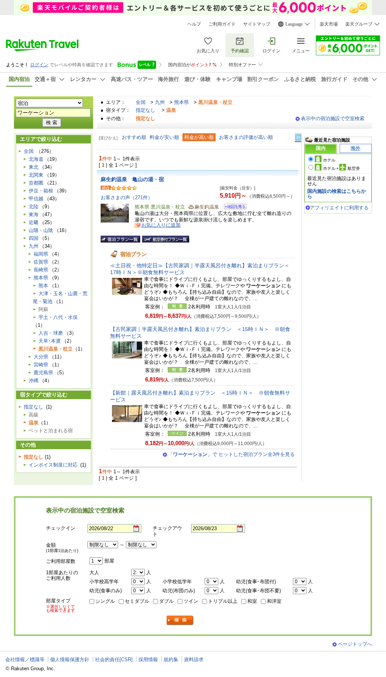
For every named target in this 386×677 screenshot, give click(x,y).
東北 (33, 167)
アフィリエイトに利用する (339, 207)
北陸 (33, 206)
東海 (33, 214)
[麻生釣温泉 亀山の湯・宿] (233, 207)
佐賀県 (41, 262)
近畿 (33, 222)
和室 (252, 601)
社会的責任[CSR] (114, 659)
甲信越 (36, 198)
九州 (160, 102)
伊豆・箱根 (41, 191)
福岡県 (41, 254)
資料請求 (194, 659)
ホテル (329, 160)
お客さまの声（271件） (127, 197)
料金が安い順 (164, 137)
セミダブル (137, 601)
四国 (33, 238)
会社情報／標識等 (24, 659)
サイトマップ (256, 24)
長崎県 (41, 270)
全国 (141, 102)
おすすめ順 (134, 137)
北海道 (36, 159)
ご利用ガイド (222, 24)
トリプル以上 (222, 601)
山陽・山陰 (41, 230)
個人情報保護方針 (69, 659)
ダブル (166, 601)
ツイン (191, 601)
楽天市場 (329, 24)
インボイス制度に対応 (53, 465)
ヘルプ (194, 24)
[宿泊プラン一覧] (120, 239)
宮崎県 (41, 364)
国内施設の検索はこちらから (336, 193)
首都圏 (36, 183)
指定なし (145, 110)
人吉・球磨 (50, 333)
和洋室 (274, 601)
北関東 (36, 175)
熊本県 (181, 102)
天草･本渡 (49, 341)
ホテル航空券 (341, 168)
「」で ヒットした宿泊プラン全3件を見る (231, 454)
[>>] (298, 137)
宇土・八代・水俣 (58, 317)
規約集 (171, 659)
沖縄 (33, 380)
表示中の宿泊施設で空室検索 (333, 118)
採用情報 (148, 659)
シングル (105, 601)
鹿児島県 (43, 372)
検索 (180, 620)
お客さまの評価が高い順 (246, 137)
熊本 (43, 285)
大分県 (41, 357)
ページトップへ (355, 644)
